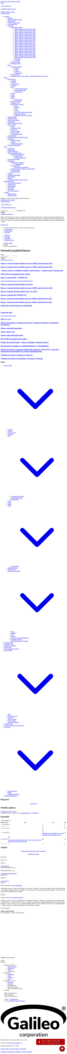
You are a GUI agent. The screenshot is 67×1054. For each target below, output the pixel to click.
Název (2, 255)
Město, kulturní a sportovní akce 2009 (25, 55)
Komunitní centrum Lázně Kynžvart (18, 137)
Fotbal (16, 70)
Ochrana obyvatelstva (14, 120)
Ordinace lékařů (12, 966)
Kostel (13, 93)
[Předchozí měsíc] (1, 820)
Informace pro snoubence (22, 167)
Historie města (12, 79)
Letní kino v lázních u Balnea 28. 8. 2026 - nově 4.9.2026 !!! (25, 840)
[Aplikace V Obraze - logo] (8, 811)
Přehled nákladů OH (20, 158)
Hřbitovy (17, 107)
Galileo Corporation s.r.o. (15, 1043)
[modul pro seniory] (33, 854)
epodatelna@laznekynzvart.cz (17, 1001)
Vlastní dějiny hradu (20, 90)
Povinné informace (13, 151)
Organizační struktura (14, 159)
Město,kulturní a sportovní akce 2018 (25, 41)
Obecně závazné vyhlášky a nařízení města (23, 169)
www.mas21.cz (5, 866)
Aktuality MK (11, 184)
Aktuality (10, 18)
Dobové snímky (15, 62)
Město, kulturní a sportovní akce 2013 (25, 49)
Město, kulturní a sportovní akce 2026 (25, 29)
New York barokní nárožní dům (23, 112)
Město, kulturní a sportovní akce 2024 (25, 32)
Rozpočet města (15, 170)
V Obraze (10, 977)
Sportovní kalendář (16, 66)
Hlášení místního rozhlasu (15, 19)
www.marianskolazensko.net (9, 873)
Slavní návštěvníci (16, 101)
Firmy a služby (12, 125)
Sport (9, 65)
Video (9, 976)
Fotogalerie (11, 974)
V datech (13, 81)
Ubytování (14, 129)
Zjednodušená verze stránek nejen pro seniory (33, 851)
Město (6, 77)
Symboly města (12, 136)
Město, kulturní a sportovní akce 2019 (25, 40)
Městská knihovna (9, 181)
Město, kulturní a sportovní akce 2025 (25, 30)
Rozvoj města (11, 176)
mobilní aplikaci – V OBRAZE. (30, 813)
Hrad (12, 87)
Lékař (12, 126)
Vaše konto (11, 189)
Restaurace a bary (16, 128)
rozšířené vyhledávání (7, 214)
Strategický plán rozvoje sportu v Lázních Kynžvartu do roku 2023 (29, 76)
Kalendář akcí (11, 21)
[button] (35, 428)
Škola (12, 98)
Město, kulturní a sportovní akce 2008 (25, 57)
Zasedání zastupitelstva (14, 175)
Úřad (5, 147)
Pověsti (17, 110)
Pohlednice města (16, 63)
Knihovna (10, 982)
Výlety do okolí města (14, 22)
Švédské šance (19, 92)
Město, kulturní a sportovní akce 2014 (25, 48)
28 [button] (9, 837)
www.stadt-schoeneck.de (16, 897)
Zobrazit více (4, 225)
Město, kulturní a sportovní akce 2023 (25, 33)
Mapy (9, 979)
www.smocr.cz (5, 881)
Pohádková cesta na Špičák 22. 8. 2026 (53, 833)
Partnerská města (15, 140)
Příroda (13, 142)
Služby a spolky (15, 131)
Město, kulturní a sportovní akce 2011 (25, 52)
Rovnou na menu (15, 1)
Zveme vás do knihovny (14, 183)
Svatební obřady (15, 165)
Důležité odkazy (12, 194)
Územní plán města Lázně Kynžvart (17, 180)
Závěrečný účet (15, 172)
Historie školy (18, 99)
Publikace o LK (15, 103)
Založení (13, 82)
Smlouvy (10, 173)
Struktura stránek (14, 1049)
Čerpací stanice (15, 132)
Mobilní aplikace (12, 195)
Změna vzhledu (5, 1049)
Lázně (13, 95)
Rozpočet (10, 178)
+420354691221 (13, 999)
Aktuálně (6, 16)
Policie (9, 970)
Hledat (3, 258)
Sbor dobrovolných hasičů (15, 123)
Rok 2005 (17, 59)
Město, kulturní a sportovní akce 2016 (25, 44)
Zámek (13, 96)
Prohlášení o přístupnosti (7, 1052)
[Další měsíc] (9, 820)
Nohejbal (17, 71)
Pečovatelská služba (16, 134)
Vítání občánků (19, 164)
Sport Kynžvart (15, 74)
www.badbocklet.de (16, 885)
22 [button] (43, 830)
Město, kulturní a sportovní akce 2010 (25, 54)
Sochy (16, 106)
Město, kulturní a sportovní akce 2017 (25, 43)
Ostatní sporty (18, 73)
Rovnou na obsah (5, 1)
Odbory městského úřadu (15, 153)
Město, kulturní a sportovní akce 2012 (25, 51)
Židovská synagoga (20, 114)
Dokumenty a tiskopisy (17, 162)
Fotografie (10, 26)
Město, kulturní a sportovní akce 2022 (25, 35)
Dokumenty (11, 161)
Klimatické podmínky (17, 143)
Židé (16, 109)
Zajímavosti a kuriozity (17, 104)
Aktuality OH (18, 156)
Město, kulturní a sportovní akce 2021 (25, 37)
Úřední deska (11, 150)
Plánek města (11, 121)
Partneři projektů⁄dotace (14, 145)
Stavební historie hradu (21, 88)
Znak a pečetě (15, 84)
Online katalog (12, 186)
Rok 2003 (17, 60)
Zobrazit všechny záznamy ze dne (51, 835)
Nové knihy (11, 187)
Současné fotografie (16, 27)
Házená (17, 68)
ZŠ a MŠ (10, 984)
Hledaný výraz (21, 210)
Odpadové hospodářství (17, 154)
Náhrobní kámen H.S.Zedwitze (23, 115)
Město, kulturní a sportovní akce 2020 (25, 38)
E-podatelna (11, 148)
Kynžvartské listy (12, 24)
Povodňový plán (12, 118)
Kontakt (6, 192)
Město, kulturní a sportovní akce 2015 (25, 46)
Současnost (11, 139)
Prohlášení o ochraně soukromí (23, 1052)
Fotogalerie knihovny (13, 191)
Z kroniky (14, 85)
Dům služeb (11, 968)
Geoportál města (12, 117)
